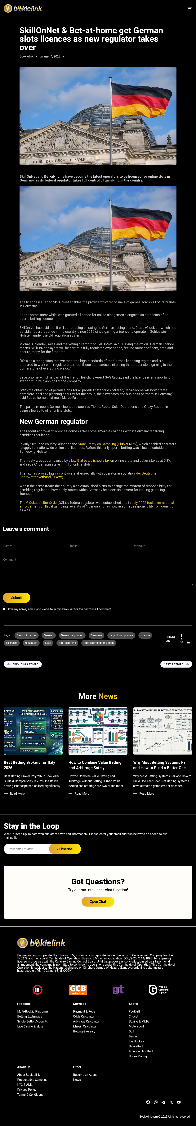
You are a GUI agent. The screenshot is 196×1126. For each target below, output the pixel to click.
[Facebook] (181, 635)
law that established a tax (90, 460)
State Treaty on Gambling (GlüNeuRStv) (107, 444)
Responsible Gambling (32, 1079)
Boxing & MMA (139, 1021)
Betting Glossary (84, 1031)
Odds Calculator (83, 1016)
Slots (48, 642)
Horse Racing (138, 1056)
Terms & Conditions (30, 1094)
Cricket (133, 1016)
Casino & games (26, 635)
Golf (131, 1031)
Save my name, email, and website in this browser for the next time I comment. (59, 609)
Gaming (48, 635)
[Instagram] (156, 1102)
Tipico (95, 407)
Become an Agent (85, 1074)
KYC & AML (25, 1084)
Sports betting (67, 642)
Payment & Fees (84, 1011)
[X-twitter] (171, 1102)
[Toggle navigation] (160, 8)
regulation (31, 642)
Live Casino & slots (30, 1026)
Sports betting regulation (99, 642)
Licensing (11, 642)
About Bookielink (28, 1074)
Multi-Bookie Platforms (33, 1011)
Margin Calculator (84, 1026)
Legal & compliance (121, 635)
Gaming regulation (72, 635)
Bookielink (26, 56)
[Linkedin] (188, 642)
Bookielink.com (149, 1116)
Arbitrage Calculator (86, 1021)
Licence (145, 635)
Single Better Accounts (32, 1021)
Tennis (133, 1036)
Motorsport (136, 1026)
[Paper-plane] (163, 1102)
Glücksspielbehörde (41, 503)
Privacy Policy (26, 1089)
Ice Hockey (136, 1041)
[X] (181, 638)
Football (134, 1011)
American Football (141, 1051)
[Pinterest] (181, 642)
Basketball (136, 1046)
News (77, 1079)
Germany (96, 635)
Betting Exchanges (29, 1016)
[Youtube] (179, 1102)
